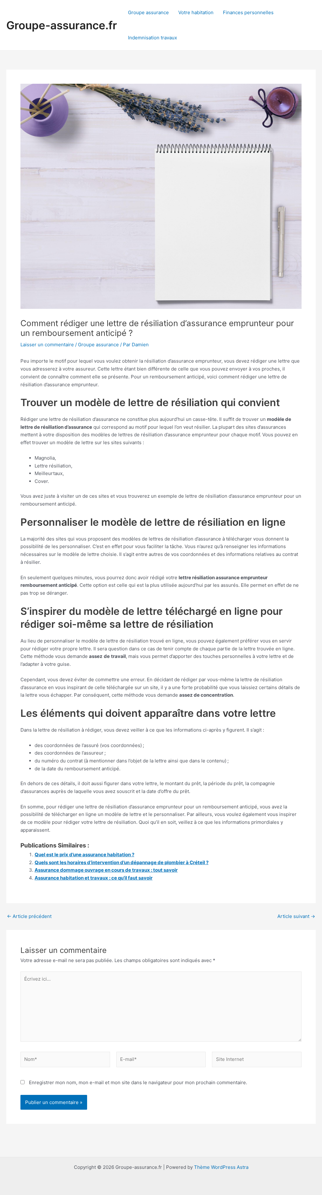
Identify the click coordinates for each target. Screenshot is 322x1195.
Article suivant (296, 916)
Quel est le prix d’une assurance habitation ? (84, 855)
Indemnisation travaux (152, 38)
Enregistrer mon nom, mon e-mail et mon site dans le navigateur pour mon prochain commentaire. (138, 1082)
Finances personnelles (248, 12)
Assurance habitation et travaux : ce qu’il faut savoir (94, 878)
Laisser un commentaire (47, 345)
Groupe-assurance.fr (61, 25)
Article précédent (29, 916)
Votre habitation (196, 12)
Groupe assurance (148, 12)
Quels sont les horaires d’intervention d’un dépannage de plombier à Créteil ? (121, 862)
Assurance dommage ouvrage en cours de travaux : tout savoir (106, 870)
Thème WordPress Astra (221, 1167)
